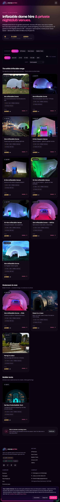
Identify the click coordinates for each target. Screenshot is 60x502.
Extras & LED (34, 460)
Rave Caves (31, 51)
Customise (36, 497)
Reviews (4, 473)
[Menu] (56, 2)
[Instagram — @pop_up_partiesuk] (3, 465)
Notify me (51, 431)
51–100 (26, 57)
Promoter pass (6, 484)
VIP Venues (34, 451)
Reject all (45, 497)
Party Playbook (6, 478)
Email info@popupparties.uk (40, 478)
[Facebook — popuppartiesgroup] (11, 465)
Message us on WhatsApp (40, 473)
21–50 (20, 57)
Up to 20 (14, 57)
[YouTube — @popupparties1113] (15, 465)
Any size (7, 57)
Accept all (53, 497)
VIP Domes (22, 51)
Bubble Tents (39, 51)
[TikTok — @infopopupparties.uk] (7, 465)
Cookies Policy (13, 494)
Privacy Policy (22, 494)
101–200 (32, 57)
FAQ (3, 481)
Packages (5, 476)
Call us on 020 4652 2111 (39, 476)
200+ (38, 57)
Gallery (33, 462)
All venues (15, 51)
